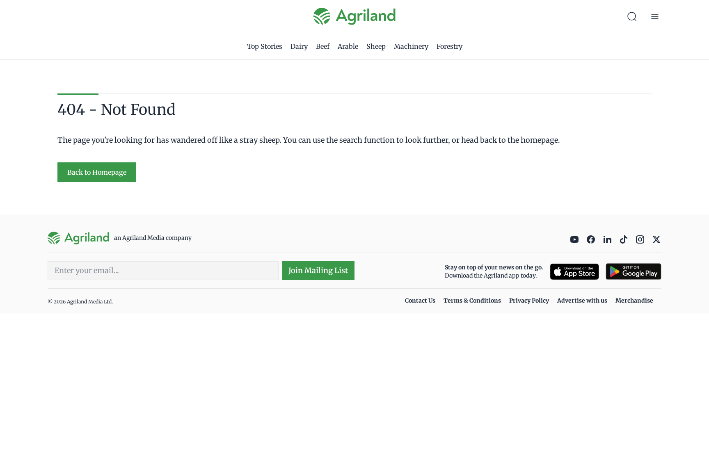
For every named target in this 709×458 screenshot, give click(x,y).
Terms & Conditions (472, 300)
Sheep (376, 46)
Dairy (299, 46)
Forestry (449, 46)
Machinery (411, 46)
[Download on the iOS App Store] (574, 271)
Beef (322, 46)
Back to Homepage (96, 172)
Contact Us (420, 300)
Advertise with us (582, 300)
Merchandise (634, 300)
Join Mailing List (318, 270)
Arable (348, 46)
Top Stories (264, 46)
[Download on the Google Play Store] (633, 271)
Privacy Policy (529, 300)
